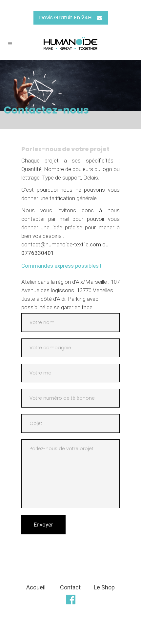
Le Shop (104, 587)
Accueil (36, 587)
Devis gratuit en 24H (65, 17)
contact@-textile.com (61, 244)
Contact (70, 587)
